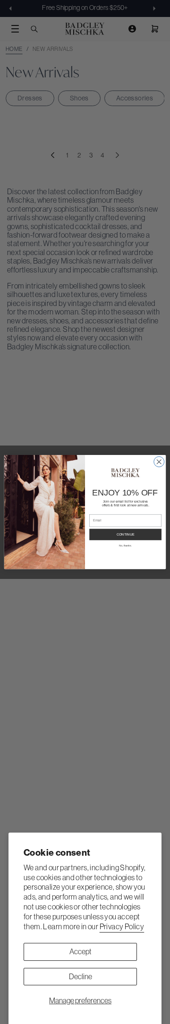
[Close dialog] (159, 461)
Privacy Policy (122, 926)
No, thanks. (125, 545)
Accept (80, 951)
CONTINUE (126, 534)
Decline (80, 976)
